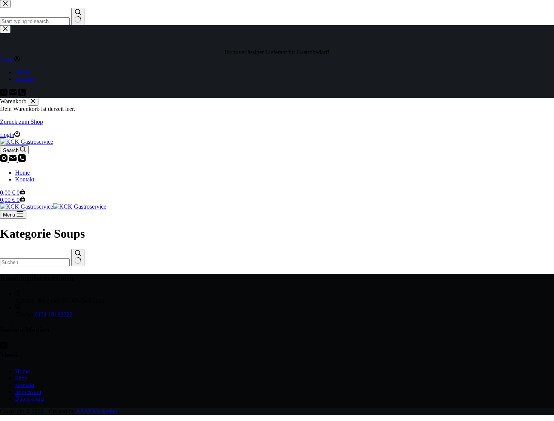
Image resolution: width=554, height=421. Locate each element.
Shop (21, 378)
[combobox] (35, 262)
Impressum (28, 392)
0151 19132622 (53, 314)
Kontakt (24, 179)
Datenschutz (29, 398)
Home (22, 172)
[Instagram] (4, 160)
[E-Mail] (13, 160)
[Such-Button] (77, 257)
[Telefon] (22, 160)
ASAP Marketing (96, 411)
